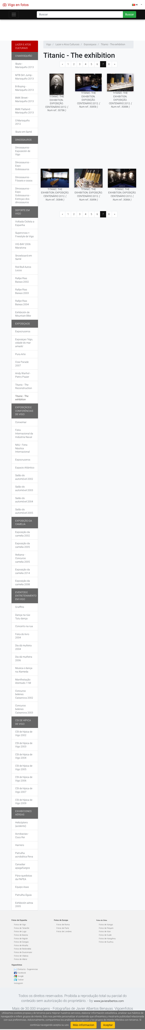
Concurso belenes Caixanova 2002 (24, 694)
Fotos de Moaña (21, 945)
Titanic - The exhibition (21, 398)
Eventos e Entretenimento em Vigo (25, 596)
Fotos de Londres (64, 931)
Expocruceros (22, 331)
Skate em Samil (23, 131)
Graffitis (19, 607)
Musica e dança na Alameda (23, 670)
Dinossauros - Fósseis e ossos (23, 179)
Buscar (129, 14)
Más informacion (83, 1025)
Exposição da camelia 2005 (22, 545)
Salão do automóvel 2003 (24, 488)
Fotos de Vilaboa (21, 956)
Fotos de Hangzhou (107, 938)
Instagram (18, 983)
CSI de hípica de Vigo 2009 (23, 801)
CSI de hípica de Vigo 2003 (23, 745)
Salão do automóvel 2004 (24, 500)
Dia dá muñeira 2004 (23, 647)
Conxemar (21, 422)
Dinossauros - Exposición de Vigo (22, 151)
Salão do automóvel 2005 (24, 511)
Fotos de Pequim (106, 928)
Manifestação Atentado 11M (23, 681)
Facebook (22, 973)
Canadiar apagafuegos (22, 866)
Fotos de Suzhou (106, 942)
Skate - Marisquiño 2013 (24, 65)
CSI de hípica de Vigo (23, 722)
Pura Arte (20, 354)
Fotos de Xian (105, 931)
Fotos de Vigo (20, 924)
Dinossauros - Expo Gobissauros (22, 166)
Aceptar (108, 1025)
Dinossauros (23, 139)
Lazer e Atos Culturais (23, 46)
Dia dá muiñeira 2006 (23, 658)
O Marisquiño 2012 (22, 122)
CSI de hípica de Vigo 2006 (23, 779)
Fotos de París (62, 928)
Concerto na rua (24, 626)
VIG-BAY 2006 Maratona (23, 246)
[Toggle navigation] (14, 14)
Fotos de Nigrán (21, 938)
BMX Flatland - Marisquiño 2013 (24, 111)
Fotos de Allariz (20, 959)
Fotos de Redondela (22, 949)
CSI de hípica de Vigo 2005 (23, 767)
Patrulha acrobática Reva (24, 855)
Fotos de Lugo (20, 931)
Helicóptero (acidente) (21, 824)
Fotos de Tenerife (21, 928)
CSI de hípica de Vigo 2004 (23, 756)
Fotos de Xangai (106, 924)
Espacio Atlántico (24, 467)
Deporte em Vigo (22, 212)
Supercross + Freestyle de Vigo (24, 234)
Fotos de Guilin (105, 935)
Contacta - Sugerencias (28, 969)
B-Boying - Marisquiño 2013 (24, 88)
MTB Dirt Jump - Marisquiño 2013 (24, 77)
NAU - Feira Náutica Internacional (22, 448)
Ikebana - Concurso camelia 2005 (22, 558)
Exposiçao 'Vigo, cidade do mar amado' (24, 343)
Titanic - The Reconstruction (23, 386)
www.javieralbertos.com (109, 1001)
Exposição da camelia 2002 (22, 534)
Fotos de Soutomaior (23, 952)
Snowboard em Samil (23, 257)
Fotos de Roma (63, 924)
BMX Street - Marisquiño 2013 (24, 99)
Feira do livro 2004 (22, 636)
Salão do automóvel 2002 (24, 477)
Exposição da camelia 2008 (22, 582)
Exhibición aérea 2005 (24, 904)
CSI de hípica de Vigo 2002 (23, 733)
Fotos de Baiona (21, 935)
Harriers (19, 845)
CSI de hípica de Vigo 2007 (23, 790)
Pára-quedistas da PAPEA (23, 877)
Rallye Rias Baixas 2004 (22, 302)
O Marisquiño (23, 55)
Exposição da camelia (23, 522)
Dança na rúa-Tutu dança (23, 616)
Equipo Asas (22, 887)
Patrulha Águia (23, 894)
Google (21, 976)
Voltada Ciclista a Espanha (24, 223)
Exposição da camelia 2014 (22, 571)
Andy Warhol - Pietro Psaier (23, 375)
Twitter (21, 980)
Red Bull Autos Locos (23, 268)
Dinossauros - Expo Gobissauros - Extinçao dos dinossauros (22, 195)
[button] (137, 5)
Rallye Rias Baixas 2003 (22, 291)
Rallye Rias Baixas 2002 (22, 280)
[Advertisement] (72, 29)
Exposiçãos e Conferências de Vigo (24, 411)
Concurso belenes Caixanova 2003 (24, 709)
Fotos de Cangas (21, 942)
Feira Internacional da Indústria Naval (24, 433)
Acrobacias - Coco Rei (22, 835)
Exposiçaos (22, 323)
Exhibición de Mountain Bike (23, 314)
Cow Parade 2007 (22, 364)
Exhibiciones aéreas (23, 813)
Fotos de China (101, 920)
